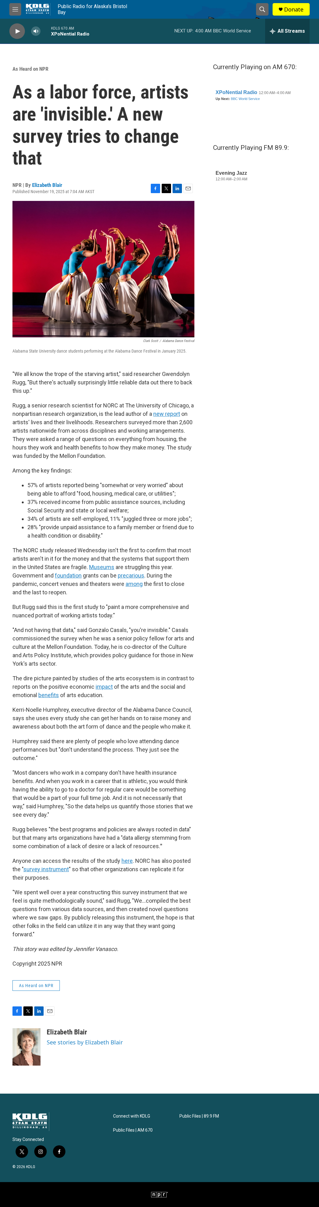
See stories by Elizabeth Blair (85, 1042)
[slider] (46, 31)
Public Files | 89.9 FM (199, 1116)
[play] (17, 31)
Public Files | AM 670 (133, 1130)
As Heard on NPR (30, 69)
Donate (293, 9)
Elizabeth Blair (47, 185)
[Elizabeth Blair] (26, 1047)
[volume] (36, 31)
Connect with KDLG (131, 1116)
